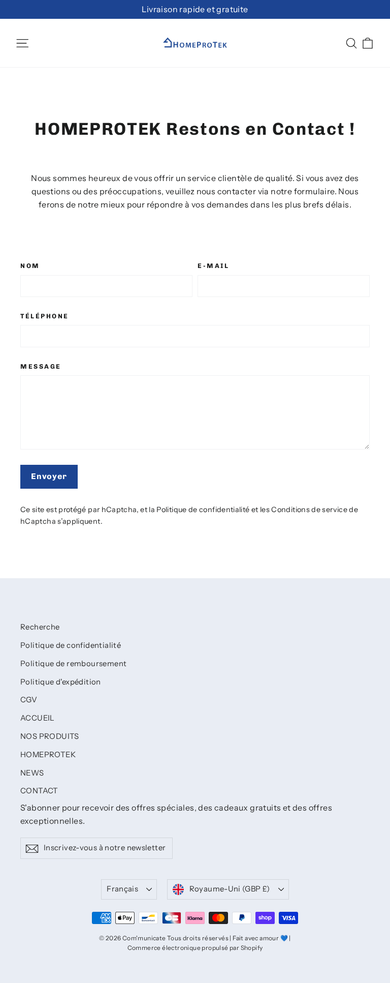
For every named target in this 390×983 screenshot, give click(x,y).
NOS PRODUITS (49, 736)
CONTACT (39, 790)
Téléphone (44, 316)
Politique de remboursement (73, 663)
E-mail (213, 266)
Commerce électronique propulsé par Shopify (195, 947)
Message (40, 366)
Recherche (40, 627)
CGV (28, 699)
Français (122, 888)
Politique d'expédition (60, 682)
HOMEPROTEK (48, 754)
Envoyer (49, 476)
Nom (30, 266)
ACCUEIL (37, 718)
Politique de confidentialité (202, 509)
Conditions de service (309, 509)
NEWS (32, 773)
